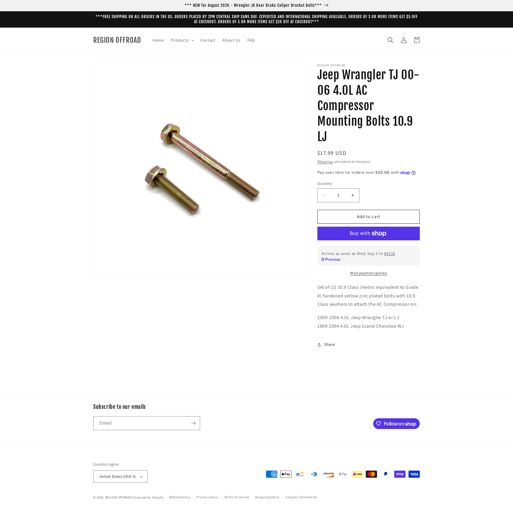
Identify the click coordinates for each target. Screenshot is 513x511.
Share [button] (329, 344)
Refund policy (179, 497)
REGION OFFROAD (118, 497)
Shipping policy (267, 497)
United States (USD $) (117, 476)
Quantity (324, 183)
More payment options (368, 273)
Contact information (301, 497)
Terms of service (236, 497)
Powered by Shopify (148, 497)
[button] (182, 40)
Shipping (324, 161)
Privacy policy (207, 497)
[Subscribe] (193, 423)
